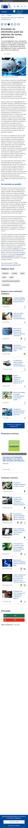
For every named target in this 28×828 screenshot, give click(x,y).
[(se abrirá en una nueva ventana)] (6, 5)
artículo (16, 101)
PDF (15, 620)
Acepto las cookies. (14, 821)
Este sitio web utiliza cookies (10, 816)
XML (15, 615)
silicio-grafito (5, 285)
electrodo (14, 273)
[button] (18, 6)
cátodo (11, 277)
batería (22, 273)
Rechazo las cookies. (14, 825)
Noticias (9, 15)
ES (8, 24)
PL (18, 24)
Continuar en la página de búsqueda (14, 425)
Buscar (21, 6)
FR (12, 24)
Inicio (2, 15)
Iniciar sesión (14, 6)
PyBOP (14, 248)
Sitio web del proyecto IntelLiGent (10, 265)
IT (15, 24)
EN (5, 24)
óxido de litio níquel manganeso (10, 281)
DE (2, 24)
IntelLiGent (15, 82)
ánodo (4, 277)
